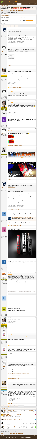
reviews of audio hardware (18, 7)
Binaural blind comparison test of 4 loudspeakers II (14, 376)
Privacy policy (31, 435)
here (12, 8)
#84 (35, 89)
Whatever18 (32, 427)
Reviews (9, 3)
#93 (35, 272)
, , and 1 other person (15, 87)
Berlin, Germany (4, 359)
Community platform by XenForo (13, 437)
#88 (35, 147)
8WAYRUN (23, 438)
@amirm (9, 222)
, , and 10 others (15, 225)
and (11, 293)
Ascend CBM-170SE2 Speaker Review (10, 423)
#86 (35, 117)
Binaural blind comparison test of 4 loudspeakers (14, 375)
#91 (35, 227)
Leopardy (4, 416)
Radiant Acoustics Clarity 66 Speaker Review (11, 419)
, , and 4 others (14, 209)
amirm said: (10, 91)
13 (9, 424)
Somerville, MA (5, 283)
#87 (35, 128)
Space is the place (31, 419)
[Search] (36, 4)
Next (16, 405)
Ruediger (33, 411)
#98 (35, 347)
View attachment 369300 (11, 187)
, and (13, 403)
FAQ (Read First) (4, 3)
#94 (35, 296)
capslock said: (10, 149)
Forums (19, 3)
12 (8, 424)
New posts (2, 5)
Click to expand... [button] (22, 157)
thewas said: (10, 382)
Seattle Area (5, 81)
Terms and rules (26, 435)
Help (34, 435)
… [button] (12, 405)
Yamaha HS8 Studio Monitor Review (10, 426)
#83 (35, 68)
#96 (35, 317)
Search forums (6, 5)
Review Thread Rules (10, 323)
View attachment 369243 (11, 33)
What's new (24, 3)
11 (7, 424)
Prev (2, 405)
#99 (35, 361)
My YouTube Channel (10, 85)
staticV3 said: (10, 29)
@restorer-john (10, 160)
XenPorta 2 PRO (15, 438)
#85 (35, 100)
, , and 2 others (14, 378)
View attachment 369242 (19, 33)
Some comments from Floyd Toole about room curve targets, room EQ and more (18, 373)
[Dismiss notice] (35, 7)
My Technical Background (11, 84)
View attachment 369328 (11, 337)
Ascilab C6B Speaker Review (8, 410)
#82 (35, 46)
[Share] (34, 28)
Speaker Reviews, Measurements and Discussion (11, 412)
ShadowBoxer (32, 423)
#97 (35, 332)
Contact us (21, 435)
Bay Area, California (4, 270)
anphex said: (10, 130)
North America (5, 394)
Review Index (14, 3)
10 (13, 405)
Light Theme (3, 435)
